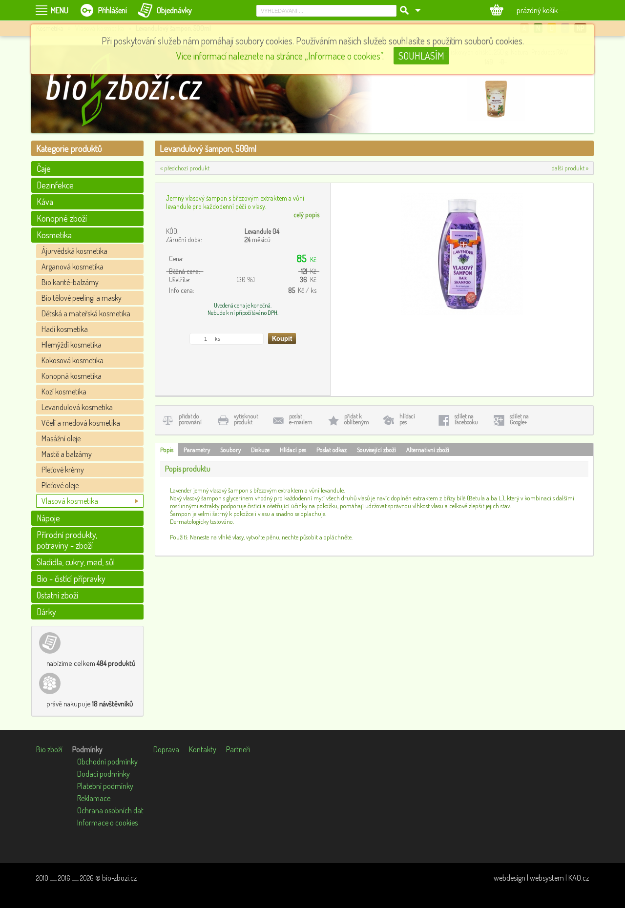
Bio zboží (49, 749)
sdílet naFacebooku (466, 419)
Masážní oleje (61, 438)
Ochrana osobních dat (110, 810)
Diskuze (260, 450)
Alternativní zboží (427, 450)
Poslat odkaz (331, 450)
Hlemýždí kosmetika (72, 345)
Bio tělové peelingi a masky (82, 298)
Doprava (166, 749)
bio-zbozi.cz (119, 878)
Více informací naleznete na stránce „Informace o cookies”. (280, 55)
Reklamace (93, 798)
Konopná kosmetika (72, 376)
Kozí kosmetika (64, 391)
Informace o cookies (107, 822)
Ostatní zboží (57, 595)
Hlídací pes (293, 450)
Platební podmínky (105, 786)
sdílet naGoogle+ (519, 419)
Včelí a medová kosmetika (81, 423)
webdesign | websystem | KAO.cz (541, 878)
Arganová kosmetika (73, 266)
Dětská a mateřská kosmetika (86, 313)
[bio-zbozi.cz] (129, 89)
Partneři (238, 749)
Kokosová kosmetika (73, 360)
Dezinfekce (55, 185)
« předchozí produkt (184, 168)
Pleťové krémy (63, 470)
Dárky (46, 611)
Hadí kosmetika (65, 329)
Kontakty (202, 749)
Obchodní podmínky (107, 761)
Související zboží (376, 450)
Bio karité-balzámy (70, 282)
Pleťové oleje (60, 485)
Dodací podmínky (103, 774)
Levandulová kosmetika (77, 407)
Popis (166, 450)
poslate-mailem (300, 419)
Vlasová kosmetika (70, 501)
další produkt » (570, 168)
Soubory (230, 450)
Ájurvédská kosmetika (74, 251)
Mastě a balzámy (67, 454)
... (304, 214)
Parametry (197, 450)
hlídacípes (407, 419)
